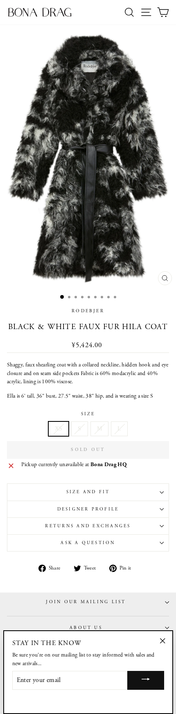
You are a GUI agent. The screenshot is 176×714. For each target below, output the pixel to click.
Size (88, 414)
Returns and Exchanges (88, 526)
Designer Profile (88, 509)
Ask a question (88, 543)
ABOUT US (86, 628)
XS (59, 429)
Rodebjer (88, 311)
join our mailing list (86, 602)
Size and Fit (88, 492)
